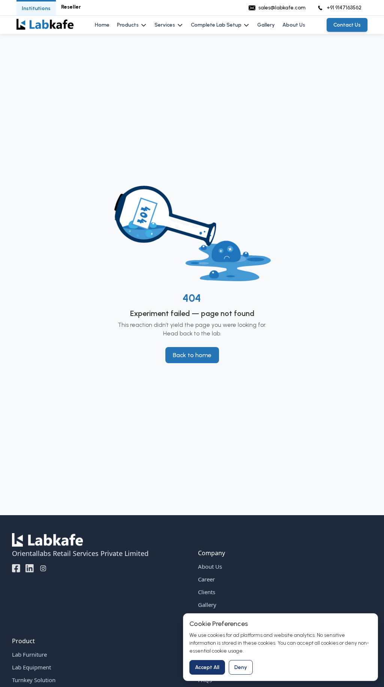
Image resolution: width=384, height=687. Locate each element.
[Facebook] (16, 567)
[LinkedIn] (30, 567)
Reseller (71, 7)
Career (206, 579)
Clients (206, 592)
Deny (240, 667)
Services (164, 25)
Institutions (36, 8)
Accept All (207, 667)
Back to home (192, 355)
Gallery (266, 25)
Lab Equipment (31, 667)
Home (102, 25)
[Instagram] (43, 567)
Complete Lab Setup (216, 25)
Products (128, 25)
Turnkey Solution (34, 680)
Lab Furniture (29, 654)
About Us (293, 25)
